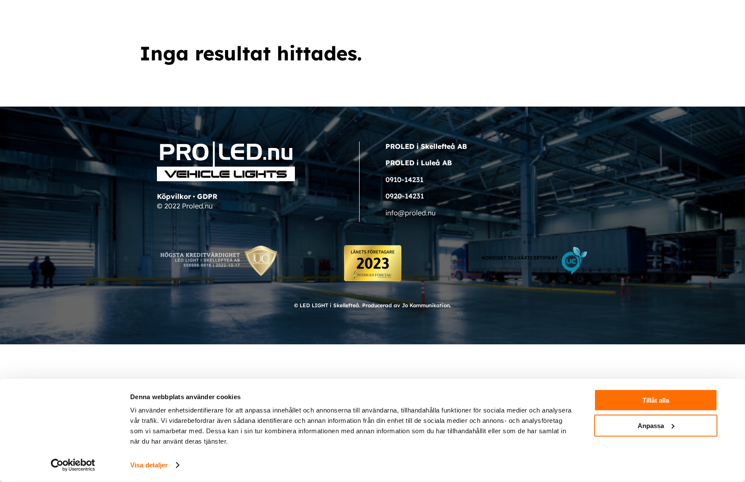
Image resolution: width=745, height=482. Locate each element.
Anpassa (651, 425)
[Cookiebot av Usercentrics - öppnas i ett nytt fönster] (73, 465)
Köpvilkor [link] (174, 196)
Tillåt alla (655, 400)
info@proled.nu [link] (410, 212)
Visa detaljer (149, 465)
